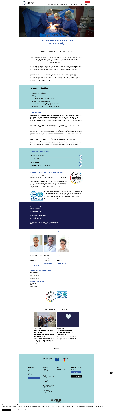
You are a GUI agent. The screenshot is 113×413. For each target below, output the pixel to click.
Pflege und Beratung (31, 370)
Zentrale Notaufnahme (46, 390)
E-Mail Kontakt (35, 265)
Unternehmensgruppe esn (61, 369)
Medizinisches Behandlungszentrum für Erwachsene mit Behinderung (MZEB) (48, 386)
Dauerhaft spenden (77, 376)
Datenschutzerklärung (99, 406)
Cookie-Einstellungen (35, 409)
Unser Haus (50, 4)
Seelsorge (29, 373)
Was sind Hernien (53, 51)
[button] (54, 348)
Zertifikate (62, 51)
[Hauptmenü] (90, 4)
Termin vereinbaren (34, 377)
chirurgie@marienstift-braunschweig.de (57, 223)
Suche (86, 4)
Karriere (66, 4)
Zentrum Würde (30, 374)
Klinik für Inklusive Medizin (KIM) (48, 384)
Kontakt (81, 4)
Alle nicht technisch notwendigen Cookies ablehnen (21, 409)
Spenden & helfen (73, 369)
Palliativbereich (45, 381)
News (71, 4)
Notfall (88, 1)
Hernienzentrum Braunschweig (47, 382)
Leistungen (43, 51)
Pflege (61, 4)
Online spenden (76, 372)
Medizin (56, 4)
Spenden (76, 4)
